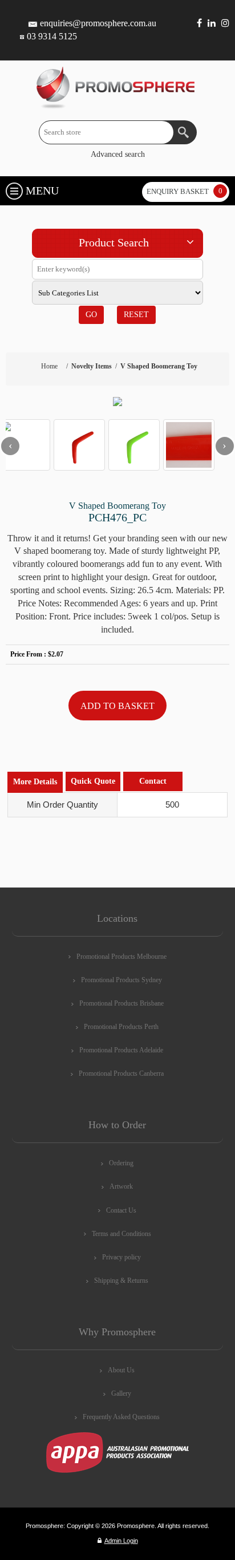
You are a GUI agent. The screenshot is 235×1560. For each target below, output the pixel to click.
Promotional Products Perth (121, 1027)
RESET (136, 314)
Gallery (121, 1393)
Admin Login (121, 1540)
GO (91, 314)
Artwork (121, 1186)
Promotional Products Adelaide (121, 1050)
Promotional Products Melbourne (121, 957)
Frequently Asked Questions (121, 1417)
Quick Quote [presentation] (93, 781)
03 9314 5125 (52, 36)
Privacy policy (121, 1257)
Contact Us (121, 1210)
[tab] (35, 782)
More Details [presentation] (35, 781)
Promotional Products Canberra (121, 1073)
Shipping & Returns (121, 1281)
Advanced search (118, 154)
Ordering (121, 1163)
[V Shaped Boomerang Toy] (117, 401)
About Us (121, 1370)
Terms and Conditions (121, 1234)
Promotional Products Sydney (121, 980)
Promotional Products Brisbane (121, 1003)
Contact (153, 781)
